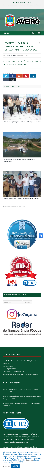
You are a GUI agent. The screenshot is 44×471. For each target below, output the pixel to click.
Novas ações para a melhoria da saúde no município (21, 198)
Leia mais (29, 460)
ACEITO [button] (15, 466)
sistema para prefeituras (29, 434)
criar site (15, 434)
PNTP (11, 447)
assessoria (17, 437)
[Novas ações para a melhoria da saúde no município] (22, 184)
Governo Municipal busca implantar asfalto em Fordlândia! (22, 5)
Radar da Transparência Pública (26, 447)
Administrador (10, 55)
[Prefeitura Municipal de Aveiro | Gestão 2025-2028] (22, 20)
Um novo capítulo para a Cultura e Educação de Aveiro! (22, 122)
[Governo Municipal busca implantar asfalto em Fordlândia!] (22, 144)
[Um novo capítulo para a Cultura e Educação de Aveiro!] (22, 107)
